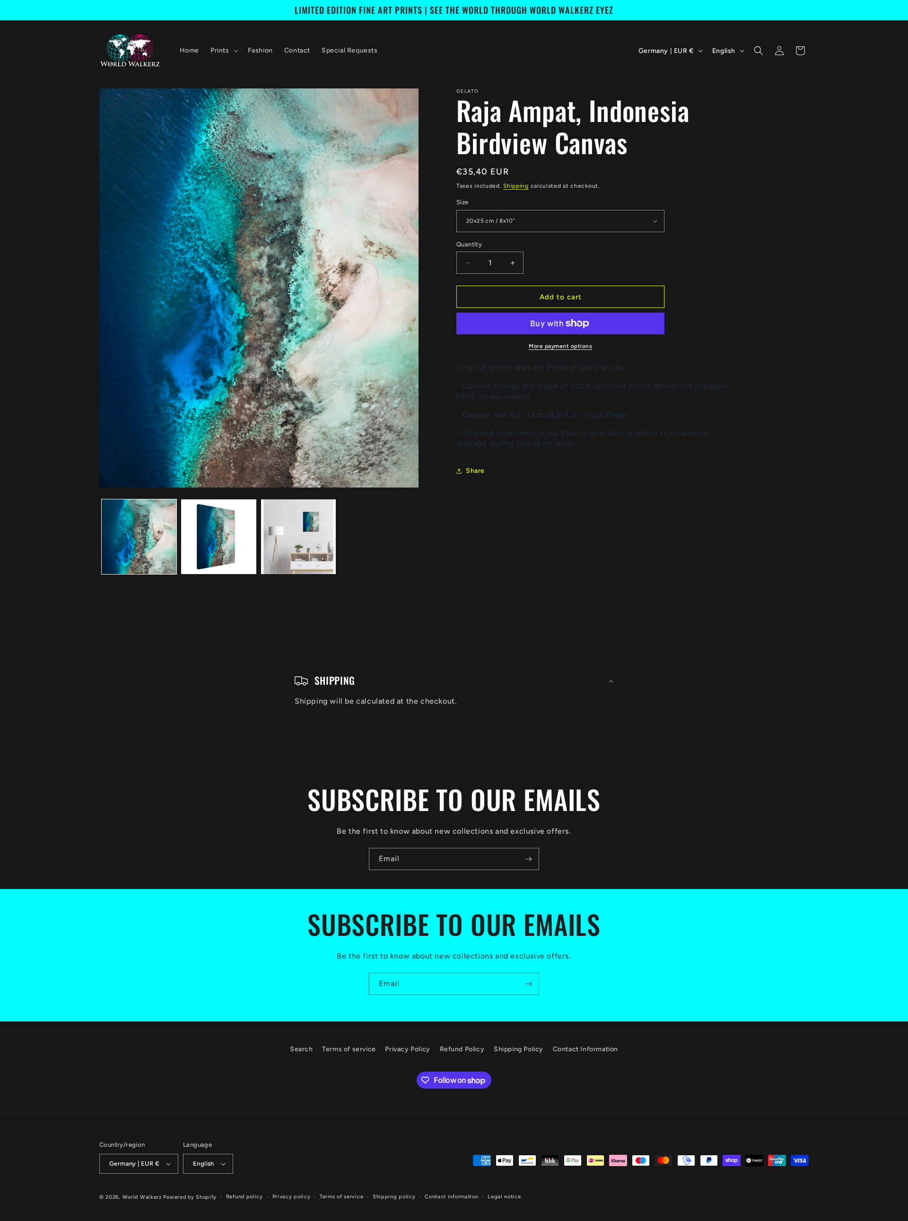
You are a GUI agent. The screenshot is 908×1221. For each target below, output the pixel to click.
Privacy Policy (407, 1049)
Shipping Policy (518, 1049)
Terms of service (349, 1049)
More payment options (560, 346)
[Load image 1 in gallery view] (139, 536)
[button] (223, 51)
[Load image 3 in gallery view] (298, 536)
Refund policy (244, 1197)
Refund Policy (462, 1049)
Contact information (451, 1197)
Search (301, 1049)
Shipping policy (394, 1197)
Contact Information (585, 1049)
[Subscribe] (528, 859)
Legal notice (504, 1197)
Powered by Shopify (190, 1197)
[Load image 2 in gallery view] (218, 536)
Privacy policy (291, 1197)
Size (462, 202)
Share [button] (475, 471)
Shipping (516, 186)
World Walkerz (142, 1197)
